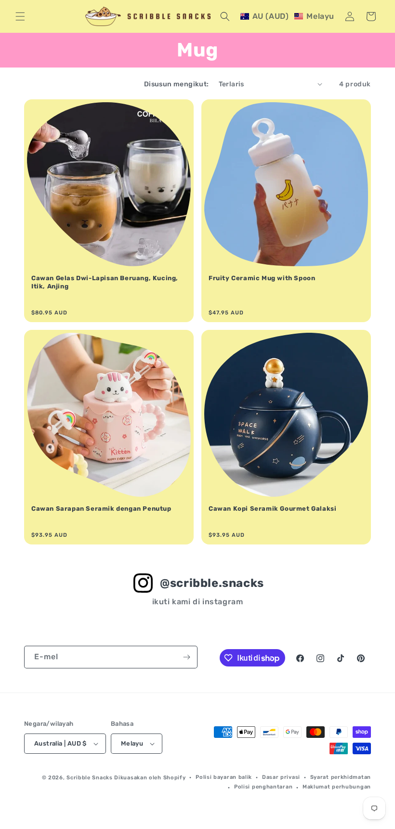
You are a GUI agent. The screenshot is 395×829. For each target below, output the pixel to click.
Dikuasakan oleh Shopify (149, 778)
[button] (20, 16)
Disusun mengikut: (176, 84)
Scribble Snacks (89, 778)
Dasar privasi (281, 777)
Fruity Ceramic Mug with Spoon (262, 278)
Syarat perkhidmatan (340, 777)
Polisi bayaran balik (224, 777)
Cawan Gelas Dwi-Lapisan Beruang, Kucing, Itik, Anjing (104, 282)
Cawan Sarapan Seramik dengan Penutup (101, 508)
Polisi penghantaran (263, 787)
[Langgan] (186, 657)
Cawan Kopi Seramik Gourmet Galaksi (272, 508)
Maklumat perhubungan (337, 787)
